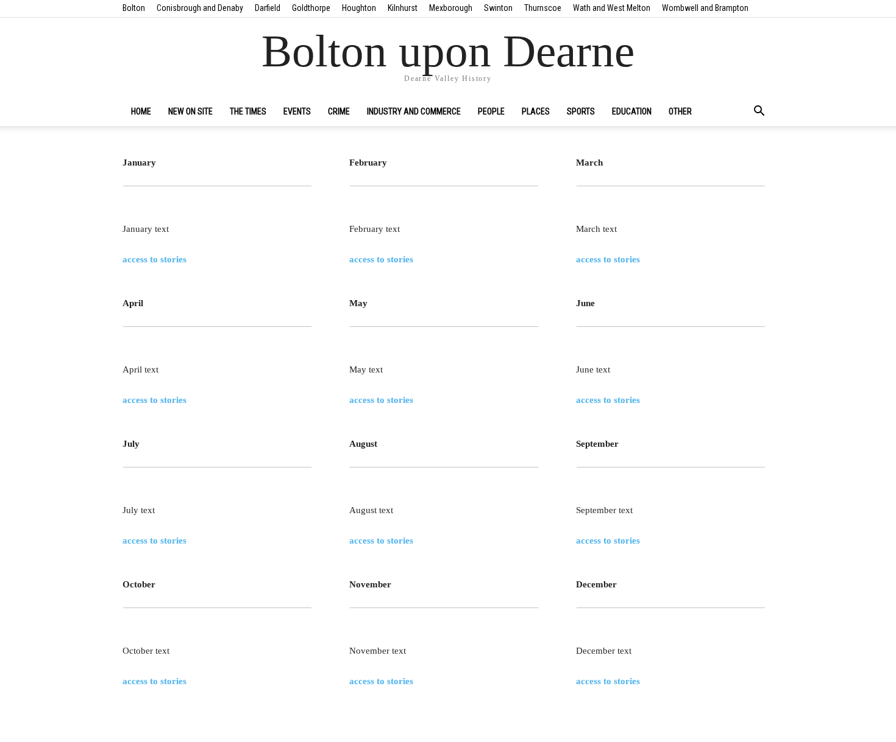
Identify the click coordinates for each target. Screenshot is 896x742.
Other (680, 111)
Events (297, 111)
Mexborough (450, 8)
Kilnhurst (403, 8)
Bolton (134, 8)
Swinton (498, 8)
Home (141, 111)
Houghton (359, 8)
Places (536, 111)
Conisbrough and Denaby (200, 8)
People (491, 111)
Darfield (267, 8)
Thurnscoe (542, 8)
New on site (190, 111)
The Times (248, 111)
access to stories (155, 259)
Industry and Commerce (414, 111)
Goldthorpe (311, 8)
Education (632, 111)
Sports (581, 111)
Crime (339, 111)
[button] (758, 112)
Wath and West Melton (611, 8)
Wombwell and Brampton (705, 8)
